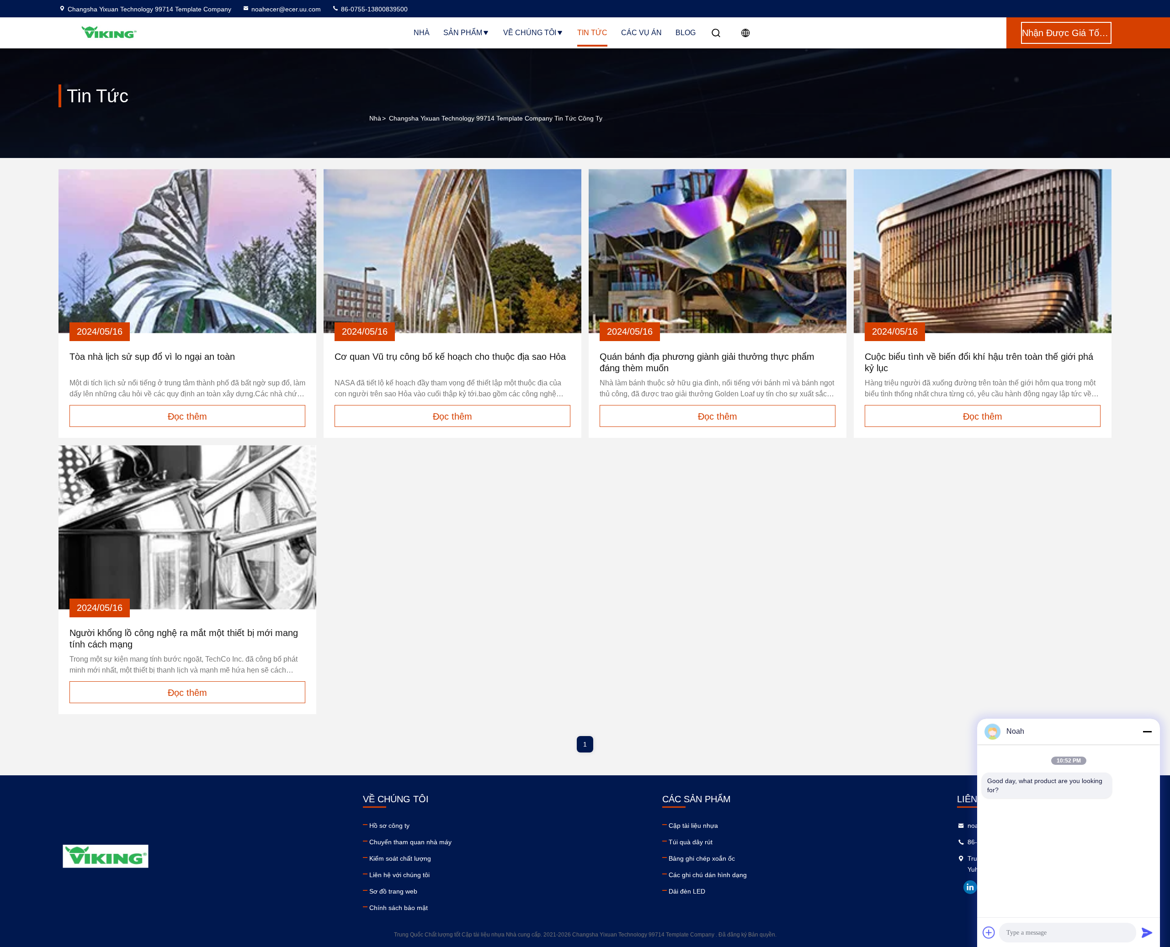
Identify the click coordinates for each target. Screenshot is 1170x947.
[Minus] (1147, 731)
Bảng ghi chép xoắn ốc (702, 858)
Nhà (422, 33)
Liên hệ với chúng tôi (399, 875)
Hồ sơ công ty (389, 825)
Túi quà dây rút (691, 842)
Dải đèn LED (687, 891)
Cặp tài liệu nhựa (693, 825)
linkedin (970, 887)
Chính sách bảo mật (398, 907)
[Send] (1147, 932)
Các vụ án (641, 33)
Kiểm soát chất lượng (400, 858)
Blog (685, 33)
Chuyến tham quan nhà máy (410, 842)
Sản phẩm (462, 33)
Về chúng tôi (529, 33)
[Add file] (989, 932)
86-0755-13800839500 (373, 9)
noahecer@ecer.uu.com (286, 9)
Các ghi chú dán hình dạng (708, 875)
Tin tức (592, 33)
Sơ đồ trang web (393, 891)
